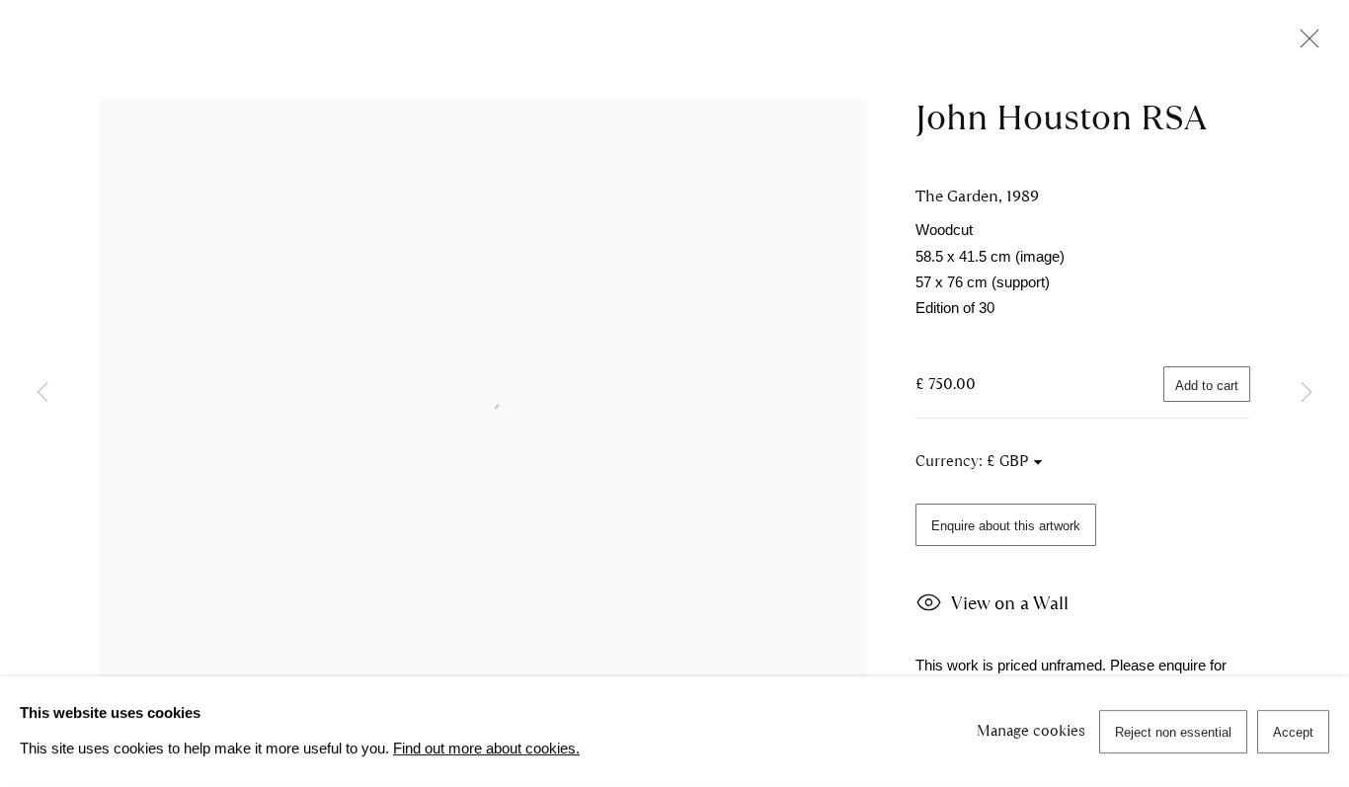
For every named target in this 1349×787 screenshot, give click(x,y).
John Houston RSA (1061, 117)
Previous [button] (42, 393)
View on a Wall (1010, 602)
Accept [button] (1293, 732)
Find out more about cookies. (486, 748)
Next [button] (1306, 393)
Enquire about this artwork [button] (1005, 525)
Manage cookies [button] (1031, 731)
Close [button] (1304, 44)
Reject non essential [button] (1173, 732)
